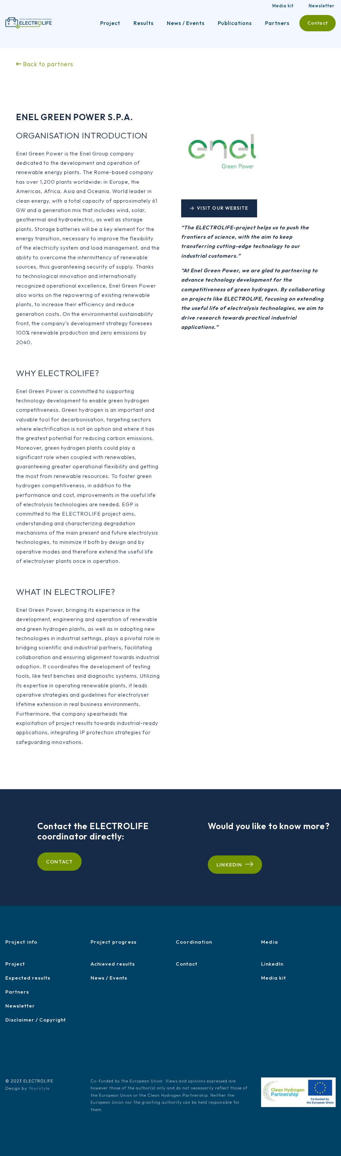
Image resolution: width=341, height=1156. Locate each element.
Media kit (283, 5)
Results (144, 23)
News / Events (185, 23)
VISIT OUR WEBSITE (222, 208)
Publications (235, 23)
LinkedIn (229, 864)
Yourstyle (39, 1088)
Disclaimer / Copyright (35, 1020)
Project (110, 23)
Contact (317, 23)
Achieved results (113, 964)
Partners (277, 23)
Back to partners (47, 64)
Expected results (27, 978)
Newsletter (321, 5)
